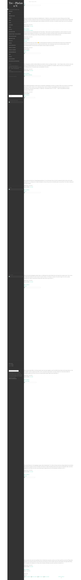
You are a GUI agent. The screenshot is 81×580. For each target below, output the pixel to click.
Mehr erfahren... (27, 29)
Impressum (12, 363)
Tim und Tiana (26, 381)
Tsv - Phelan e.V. (16, 4)
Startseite (10, 11)
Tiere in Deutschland (12, 36)
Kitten (10, 22)
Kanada (25, 41)
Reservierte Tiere (12, 38)
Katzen (10, 18)
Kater (10, 20)
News (10, 13)
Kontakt (10, 56)
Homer (25, 286)
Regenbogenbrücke (12, 52)
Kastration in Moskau (28, 74)
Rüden (10, 27)
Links (10, 54)
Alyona (25, 476)
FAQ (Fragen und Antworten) (14, 61)
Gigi (24, 4)
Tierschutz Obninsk (12, 49)
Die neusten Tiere (12, 31)
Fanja (25, 52)
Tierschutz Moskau (12, 47)
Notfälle (10, 29)
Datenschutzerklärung (12, 378)
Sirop (25, 96)
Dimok (25, 191)
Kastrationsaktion (12, 45)
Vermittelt (11, 40)
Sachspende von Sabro (28, 30)
